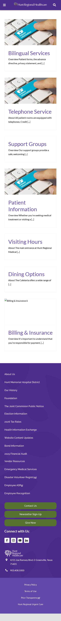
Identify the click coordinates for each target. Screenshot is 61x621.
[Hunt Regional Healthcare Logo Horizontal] (30, 2)
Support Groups (27, 144)
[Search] (54, 5)
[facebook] (6, 540)
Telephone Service (30, 111)
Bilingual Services (29, 53)
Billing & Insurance (30, 332)
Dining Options (26, 274)
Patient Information (22, 205)
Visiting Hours (25, 241)
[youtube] (20, 540)
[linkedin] (26, 540)
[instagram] (13, 540)
